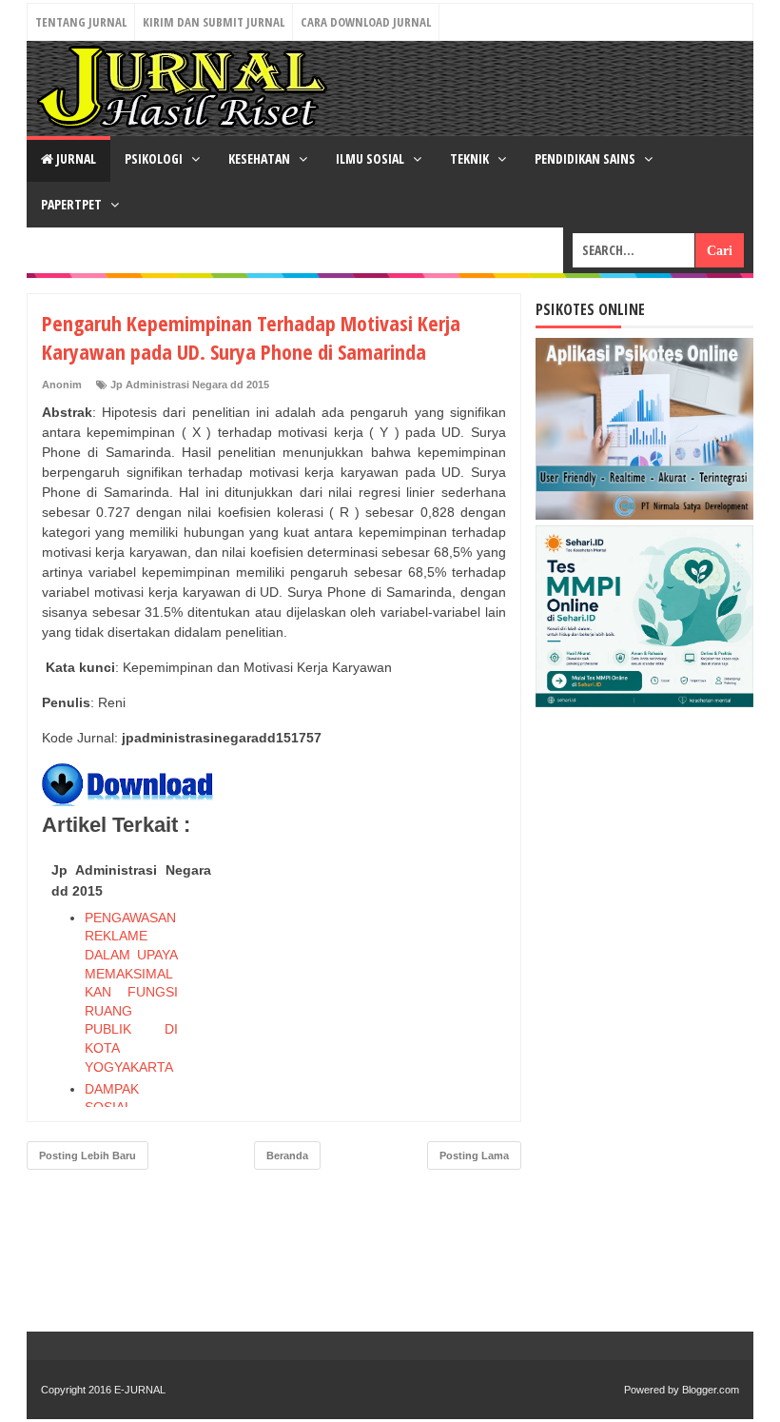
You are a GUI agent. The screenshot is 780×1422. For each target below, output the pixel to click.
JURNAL (74, 158)
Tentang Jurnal (81, 21)
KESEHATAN (260, 158)
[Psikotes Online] (644, 515)
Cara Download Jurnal (366, 21)
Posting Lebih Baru (87, 1155)
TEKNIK (471, 158)
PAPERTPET (73, 204)
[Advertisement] (363, 974)
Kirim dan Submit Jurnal (213, 21)
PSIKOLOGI (155, 158)
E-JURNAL (140, 1389)
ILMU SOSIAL (371, 158)
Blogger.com (710, 1389)
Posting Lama (474, 1155)
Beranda (287, 1155)
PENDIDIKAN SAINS (586, 158)
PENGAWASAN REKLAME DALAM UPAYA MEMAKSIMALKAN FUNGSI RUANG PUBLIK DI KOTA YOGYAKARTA (131, 992)
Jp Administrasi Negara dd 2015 (189, 384)
